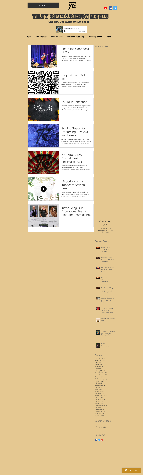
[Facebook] (110, 8)
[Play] (65, 31)
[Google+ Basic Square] (102, 440)
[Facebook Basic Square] (96, 440)
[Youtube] (106, 8)
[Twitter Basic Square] (99, 440)
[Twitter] (115, 8)
